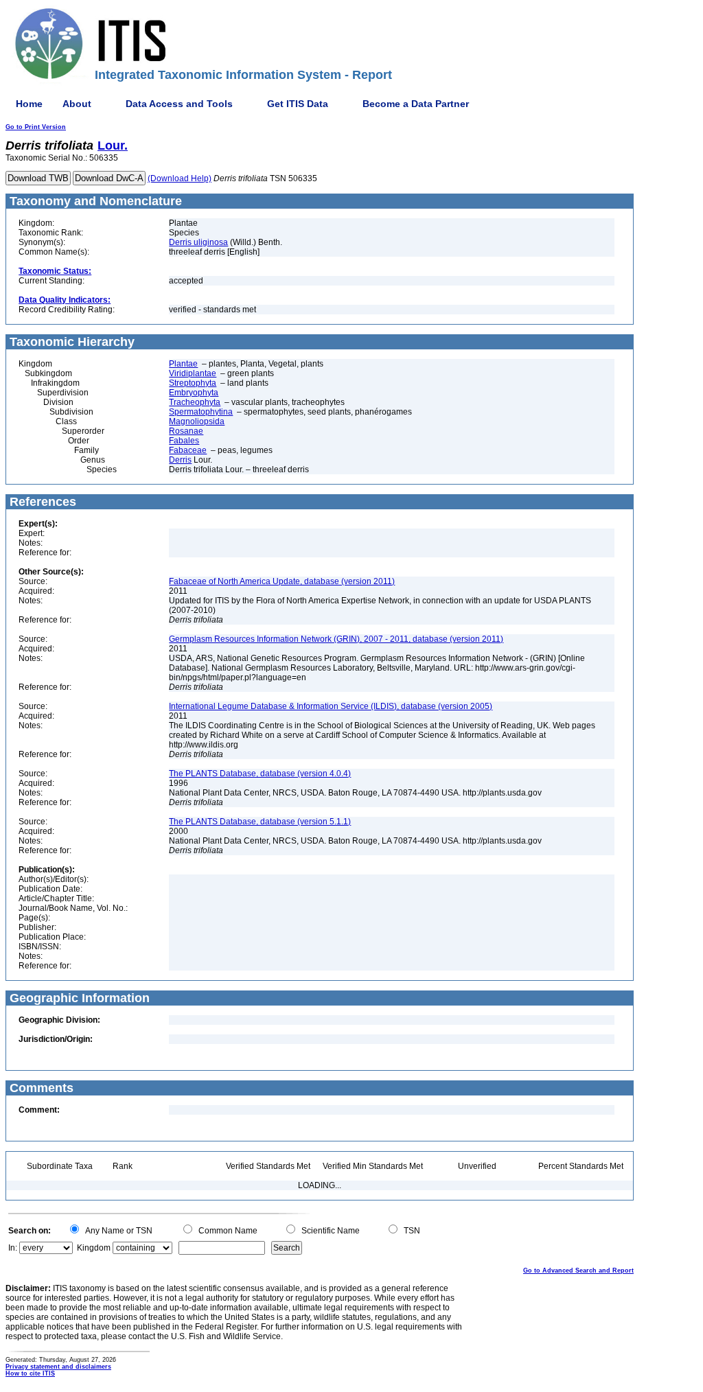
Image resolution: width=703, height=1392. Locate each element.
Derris (180, 460)
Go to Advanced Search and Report (578, 1270)
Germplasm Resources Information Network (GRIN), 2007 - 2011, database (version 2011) (336, 639)
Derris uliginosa (198, 242)
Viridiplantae (192, 373)
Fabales (184, 440)
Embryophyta (193, 392)
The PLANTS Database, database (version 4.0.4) (260, 773)
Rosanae (186, 431)
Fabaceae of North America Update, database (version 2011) (282, 581)
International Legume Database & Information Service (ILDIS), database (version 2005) (330, 706)
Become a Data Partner (415, 103)
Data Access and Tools (179, 103)
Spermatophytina (201, 412)
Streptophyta (192, 383)
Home (29, 103)
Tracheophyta (194, 402)
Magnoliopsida (196, 421)
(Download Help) (179, 178)
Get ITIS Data (297, 103)
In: (12, 1248)
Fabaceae (188, 450)
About (76, 103)
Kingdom (94, 1248)
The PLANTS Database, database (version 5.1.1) (260, 821)
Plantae (183, 364)
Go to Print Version (35, 127)
